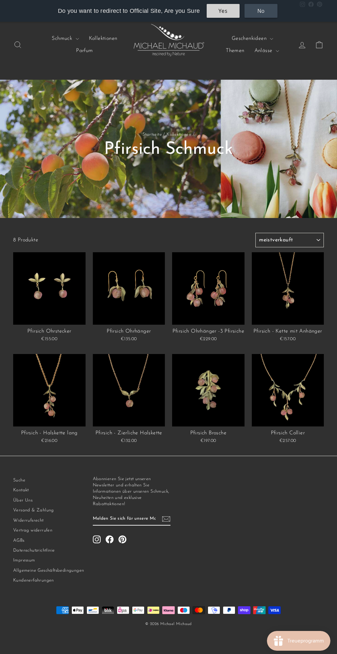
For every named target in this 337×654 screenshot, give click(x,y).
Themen (235, 50)
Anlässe (264, 50)
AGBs (19, 540)
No (261, 10)
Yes (223, 10)
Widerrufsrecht (28, 520)
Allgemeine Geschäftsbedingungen (48, 570)
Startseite (152, 134)
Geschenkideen (250, 38)
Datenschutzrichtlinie (34, 550)
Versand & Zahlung (33, 510)
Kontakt (21, 490)
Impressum (24, 560)
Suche (19, 480)
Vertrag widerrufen (32, 530)
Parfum (84, 50)
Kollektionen (103, 38)
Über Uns (23, 500)
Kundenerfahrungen (33, 580)
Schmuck (63, 38)
